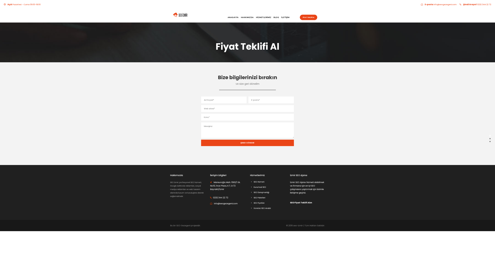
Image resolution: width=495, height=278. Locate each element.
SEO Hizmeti (259, 182)
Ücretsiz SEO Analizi (262, 208)
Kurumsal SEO (260, 187)
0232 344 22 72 (484, 4)
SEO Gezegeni (183, 225)
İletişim (285, 17)
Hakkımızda (247, 17)
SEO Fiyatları (259, 203)
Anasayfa (233, 17)
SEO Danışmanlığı (261, 192)
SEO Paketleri (259, 197)
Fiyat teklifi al (308, 17)
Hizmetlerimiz (263, 17)
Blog (276, 17)
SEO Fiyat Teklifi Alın (301, 202)
